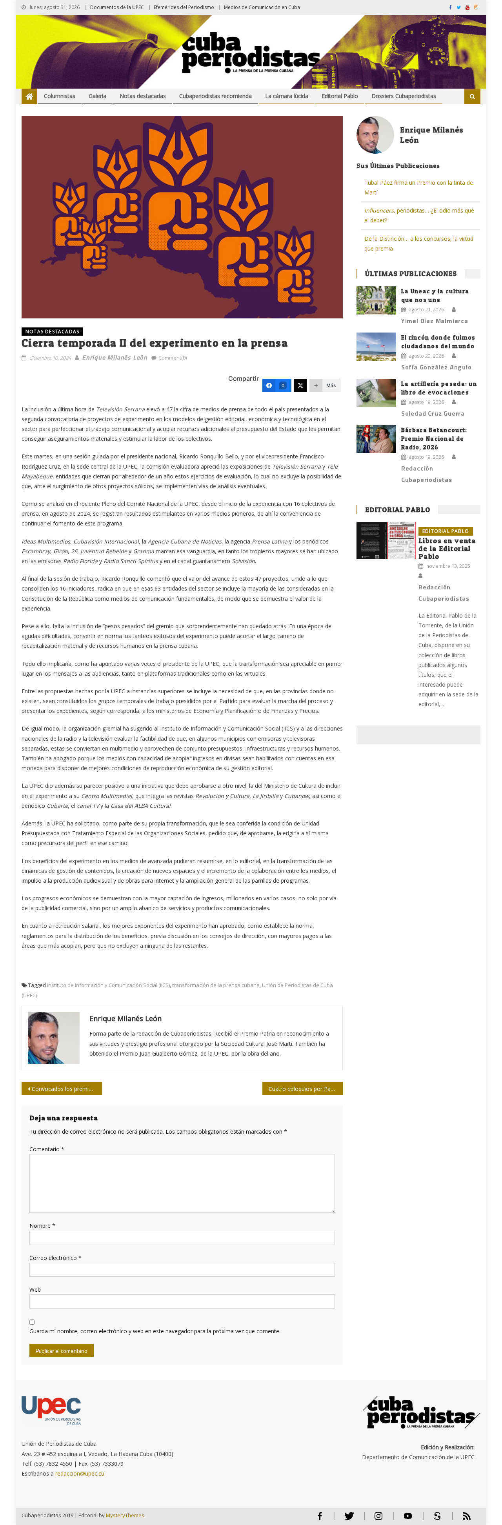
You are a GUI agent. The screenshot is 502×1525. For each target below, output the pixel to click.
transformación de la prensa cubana (216, 985)
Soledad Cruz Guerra (433, 413)
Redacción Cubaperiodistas (426, 473)
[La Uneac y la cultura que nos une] (376, 300)
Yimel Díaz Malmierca (434, 320)
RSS (461, 1519)
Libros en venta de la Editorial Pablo (447, 548)
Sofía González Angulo (436, 367)
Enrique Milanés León (114, 357)
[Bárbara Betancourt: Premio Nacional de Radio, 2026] (376, 439)
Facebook (319, 1519)
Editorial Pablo (340, 96)
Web (35, 1289)
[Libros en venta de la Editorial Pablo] (386, 540)
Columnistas (59, 96)
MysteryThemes (125, 1515)
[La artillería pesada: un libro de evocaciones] (376, 393)
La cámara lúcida (286, 96)
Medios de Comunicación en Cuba (262, 7)
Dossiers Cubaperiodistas (403, 96)
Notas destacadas (143, 96)
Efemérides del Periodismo (184, 7)
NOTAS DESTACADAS (52, 331)
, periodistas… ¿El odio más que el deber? (419, 215)
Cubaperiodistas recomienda (215, 96)
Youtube (408, 1519)
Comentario (46, 1149)
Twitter (347, 1519)
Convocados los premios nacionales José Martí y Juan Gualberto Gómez (67, 1088)
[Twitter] (300, 385)
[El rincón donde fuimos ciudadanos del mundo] (376, 347)
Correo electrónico (55, 1257)
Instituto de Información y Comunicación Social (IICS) (108, 985)
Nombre (42, 1225)
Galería (97, 96)
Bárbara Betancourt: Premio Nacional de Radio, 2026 (434, 438)
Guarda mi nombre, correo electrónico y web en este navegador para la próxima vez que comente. (154, 1331)
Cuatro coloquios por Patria (304, 1088)
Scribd (434, 1519)
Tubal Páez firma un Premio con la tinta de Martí (418, 187)
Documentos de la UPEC (117, 7)
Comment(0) (172, 357)
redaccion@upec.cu (79, 1473)
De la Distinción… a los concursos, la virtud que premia (418, 243)
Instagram (378, 1519)
